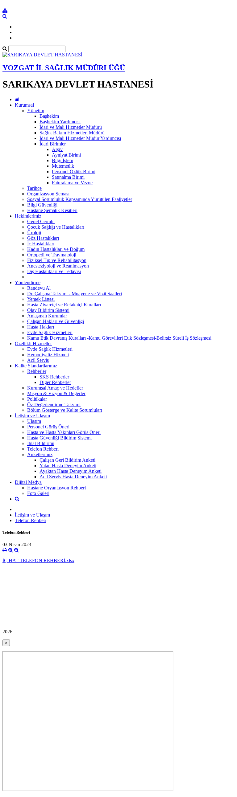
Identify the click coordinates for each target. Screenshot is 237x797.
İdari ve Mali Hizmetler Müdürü (71, 127)
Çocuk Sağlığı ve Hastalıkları (55, 227)
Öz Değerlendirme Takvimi (54, 404)
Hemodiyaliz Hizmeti (48, 354)
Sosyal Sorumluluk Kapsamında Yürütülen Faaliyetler (79, 199)
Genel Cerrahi (41, 221)
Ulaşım (34, 421)
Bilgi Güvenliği (42, 204)
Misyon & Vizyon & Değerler (56, 393)
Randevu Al (39, 288)
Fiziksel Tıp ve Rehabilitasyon (56, 260)
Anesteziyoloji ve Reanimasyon (58, 265)
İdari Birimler (53, 143)
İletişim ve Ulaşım (32, 415)
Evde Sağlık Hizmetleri (50, 332)
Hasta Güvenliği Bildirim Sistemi (59, 437)
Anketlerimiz (39, 454)
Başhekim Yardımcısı (60, 121)
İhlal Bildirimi (40, 443)
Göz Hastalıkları (43, 238)
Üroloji (34, 232)
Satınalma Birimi (68, 177)
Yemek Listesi (41, 299)
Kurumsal (24, 105)
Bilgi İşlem (62, 160)
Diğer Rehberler (55, 382)
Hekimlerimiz (28, 216)
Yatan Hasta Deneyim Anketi (68, 465)
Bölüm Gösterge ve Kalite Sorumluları (64, 410)
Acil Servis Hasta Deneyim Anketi (73, 476)
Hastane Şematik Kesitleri (52, 210)
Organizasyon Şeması (48, 193)
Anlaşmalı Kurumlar (47, 315)
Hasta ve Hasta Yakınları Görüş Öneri (64, 432)
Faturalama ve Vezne (72, 182)
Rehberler (36, 371)
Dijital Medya (28, 482)
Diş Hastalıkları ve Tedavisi (54, 271)
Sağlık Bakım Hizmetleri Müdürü (72, 132)
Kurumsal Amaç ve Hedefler (55, 387)
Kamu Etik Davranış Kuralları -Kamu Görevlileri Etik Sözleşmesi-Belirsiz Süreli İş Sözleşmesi (119, 338)
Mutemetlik (63, 166)
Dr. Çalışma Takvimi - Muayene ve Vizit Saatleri (74, 293)
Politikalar (37, 399)
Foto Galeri (38, 493)
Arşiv (57, 149)
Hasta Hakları (40, 326)
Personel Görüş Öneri (48, 426)
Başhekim (49, 116)
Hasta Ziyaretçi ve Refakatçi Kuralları (64, 304)
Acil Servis (38, 360)
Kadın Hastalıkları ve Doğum (56, 249)
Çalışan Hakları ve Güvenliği (55, 321)
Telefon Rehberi (43, 449)
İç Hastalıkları (40, 243)
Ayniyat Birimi (66, 154)
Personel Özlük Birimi (73, 171)
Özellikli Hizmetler (33, 343)
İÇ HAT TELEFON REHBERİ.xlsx (38, 560)
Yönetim (35, 110)
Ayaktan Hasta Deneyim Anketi (71, 471)
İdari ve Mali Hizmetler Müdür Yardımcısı (80, 138)
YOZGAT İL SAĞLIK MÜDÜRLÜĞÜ (63, 68)
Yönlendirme (27, 282)
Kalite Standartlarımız (36, 365)
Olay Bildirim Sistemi (48, 310)
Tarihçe (34, 188)
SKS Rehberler (54, 376)
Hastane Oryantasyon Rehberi (56, 487)
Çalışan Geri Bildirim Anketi (67, 460)
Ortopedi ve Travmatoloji (51, 254)
